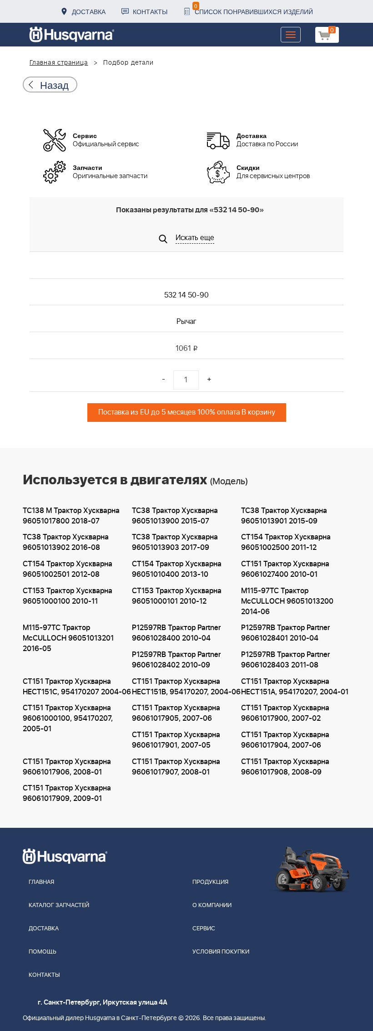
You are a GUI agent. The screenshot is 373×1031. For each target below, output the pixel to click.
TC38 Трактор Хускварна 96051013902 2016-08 (66, 542)
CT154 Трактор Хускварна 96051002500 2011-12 (286, 542)
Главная (41, 882)
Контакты (150, 11)
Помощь (42, 952)
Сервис (203, 928)
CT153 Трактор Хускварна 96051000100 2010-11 (67, 596)
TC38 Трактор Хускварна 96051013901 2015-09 (284, 516)
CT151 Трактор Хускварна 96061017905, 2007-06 (176, 713)
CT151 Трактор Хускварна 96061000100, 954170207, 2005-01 (68, 718)
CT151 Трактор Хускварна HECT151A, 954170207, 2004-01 (294, 687)
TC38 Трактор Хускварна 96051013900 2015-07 (175, 516)
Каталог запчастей (59, 905)
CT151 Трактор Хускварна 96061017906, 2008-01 (67, 767)
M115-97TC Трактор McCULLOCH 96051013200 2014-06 (287, 601)
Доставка (89, 11)
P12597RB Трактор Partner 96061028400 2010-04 (176, 633)
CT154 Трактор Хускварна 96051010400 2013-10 (177, 569)
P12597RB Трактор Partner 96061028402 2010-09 (176, 660)
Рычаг (186, 321)
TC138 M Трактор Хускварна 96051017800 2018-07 (71, 516)
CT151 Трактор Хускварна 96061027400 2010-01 (285, 569)
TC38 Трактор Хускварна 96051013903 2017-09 (175, 542)
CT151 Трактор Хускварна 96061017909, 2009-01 (67, 793)
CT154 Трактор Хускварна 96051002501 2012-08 (67, 569)
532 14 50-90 (186, 295)
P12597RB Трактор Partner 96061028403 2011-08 (285, 660)
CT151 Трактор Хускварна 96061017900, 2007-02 (285, 713)
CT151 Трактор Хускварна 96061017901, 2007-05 (176, 740)
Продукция (210, 882)
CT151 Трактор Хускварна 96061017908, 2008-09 (285, 767)
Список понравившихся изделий (253, 9)
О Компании (212, 905)
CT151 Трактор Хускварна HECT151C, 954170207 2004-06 (77, 687)
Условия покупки (220, 952)
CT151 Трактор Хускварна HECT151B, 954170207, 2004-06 (186, 687)
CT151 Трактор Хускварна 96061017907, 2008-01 (176, 767)
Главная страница (59, 62)
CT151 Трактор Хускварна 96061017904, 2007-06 (285, 740)
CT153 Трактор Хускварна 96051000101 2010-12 (177, 596)
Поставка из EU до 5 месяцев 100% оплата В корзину (186, 412)
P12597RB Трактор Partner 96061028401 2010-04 (285, 633)
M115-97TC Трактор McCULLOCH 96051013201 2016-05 (68, 638)
